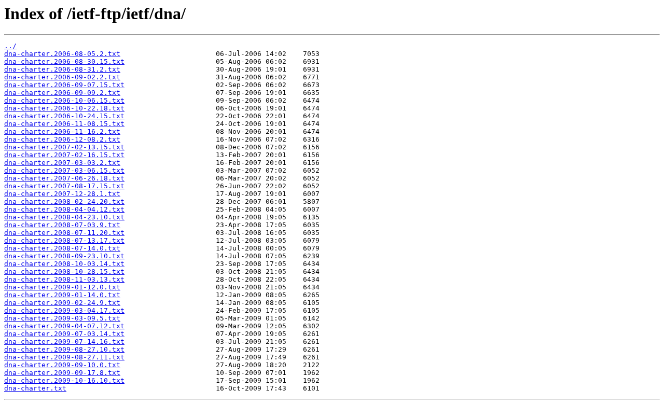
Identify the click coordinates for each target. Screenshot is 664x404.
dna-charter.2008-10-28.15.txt (64, 271)
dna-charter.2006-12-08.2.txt (62, 139)
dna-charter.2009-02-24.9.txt (62, 303)
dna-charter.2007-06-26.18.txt (64, 178)
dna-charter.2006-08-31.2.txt (62, 69)
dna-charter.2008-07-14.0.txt (62, 248)
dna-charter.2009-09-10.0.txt (62, 365)
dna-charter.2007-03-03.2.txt (62, 162)
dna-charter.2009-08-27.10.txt (64, 349)
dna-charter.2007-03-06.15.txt (64, 170)
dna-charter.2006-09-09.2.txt (62, 92)
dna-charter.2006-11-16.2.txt (62, 131)
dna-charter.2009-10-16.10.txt (64, 380)
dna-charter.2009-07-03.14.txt (64, 334)
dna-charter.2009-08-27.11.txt (64, 357)
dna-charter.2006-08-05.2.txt (62, 54)
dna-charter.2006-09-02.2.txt (62, 77)
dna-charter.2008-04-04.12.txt (64, 209)
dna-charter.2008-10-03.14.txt (64, 264)
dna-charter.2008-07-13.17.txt (64, 240)
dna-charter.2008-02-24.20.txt (64, 201)
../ (10, 46)
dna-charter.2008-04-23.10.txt (64, 217)
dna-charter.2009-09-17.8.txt (62, 373)
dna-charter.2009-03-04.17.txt (64, 310)
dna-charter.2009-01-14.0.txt (62, 295)
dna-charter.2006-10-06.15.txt (64, 100)
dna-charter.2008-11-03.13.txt (64, 279)
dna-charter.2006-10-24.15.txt (64, 116)
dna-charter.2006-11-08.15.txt (64, 124)
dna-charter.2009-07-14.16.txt (64, 341)
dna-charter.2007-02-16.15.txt (64, 155)
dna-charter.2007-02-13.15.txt (64, 147)
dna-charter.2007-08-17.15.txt (64, 186)
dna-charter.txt (35, 388)
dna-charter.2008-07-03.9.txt (62, 225)
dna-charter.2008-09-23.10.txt (64, 256)
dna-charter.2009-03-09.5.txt (62, 318)
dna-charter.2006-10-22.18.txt (64, 108)
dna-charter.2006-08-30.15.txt (64, 61)
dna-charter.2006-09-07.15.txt (64, 85)
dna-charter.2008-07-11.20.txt (64, 232)
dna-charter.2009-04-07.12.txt (64, 326)
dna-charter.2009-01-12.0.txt (62, 287)
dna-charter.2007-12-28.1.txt (62, 194)
